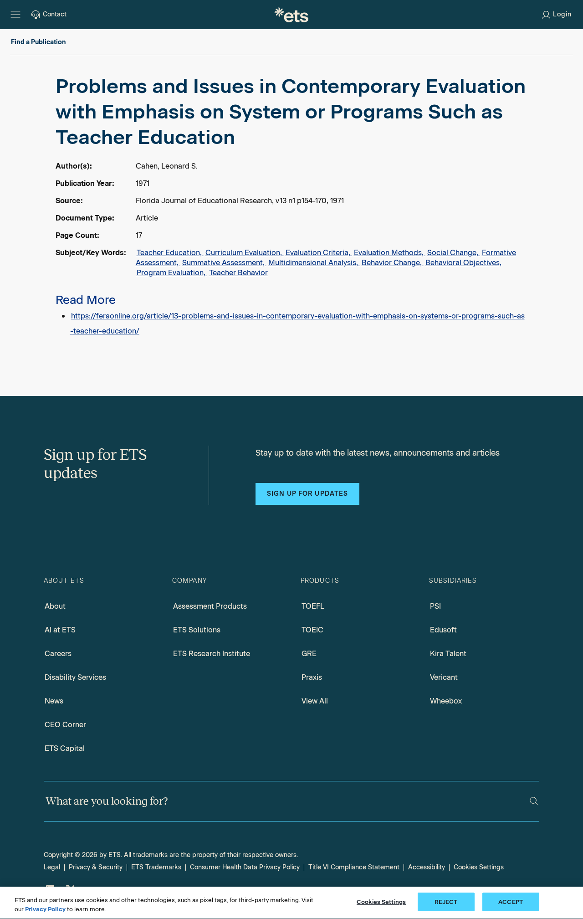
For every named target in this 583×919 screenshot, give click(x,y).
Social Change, (453, 252)
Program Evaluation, (172, 272)
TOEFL (313, 606)
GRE (309, 653)
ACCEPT (510, 901)
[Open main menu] (15, 14)
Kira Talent (448, 653)
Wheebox (446, 701)
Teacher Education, (170, 252)
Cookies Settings (479, 867)
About (55, 606)
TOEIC (312, 630)
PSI (435, 606)
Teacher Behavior (238, 272)
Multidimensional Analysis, (314, 262)
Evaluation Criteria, (319, 252)
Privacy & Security (96, 867)
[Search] (534, 801)
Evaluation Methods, (389, 252)
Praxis (312, 677)
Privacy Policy (45, 909)
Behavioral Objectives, (463, 262)
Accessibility (426, 867)
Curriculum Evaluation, (244, 252)
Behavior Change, (393, 262)
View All (315, 701)
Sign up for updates (307, 494)
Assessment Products (210, 606)
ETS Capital (65, 748)
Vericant (444, 677)
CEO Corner (65, 724)
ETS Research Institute (211, 653)
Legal (52, 867)
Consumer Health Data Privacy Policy (245, 867)
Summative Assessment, (224, 262)
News (54, 701)
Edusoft (443, 630)
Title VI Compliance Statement (353, 867)
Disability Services (75, 677)
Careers (58, 653)
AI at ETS (60, 630)
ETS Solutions (196, 630)
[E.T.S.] (291, 14)
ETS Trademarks (156, 867)
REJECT (446, 901)
